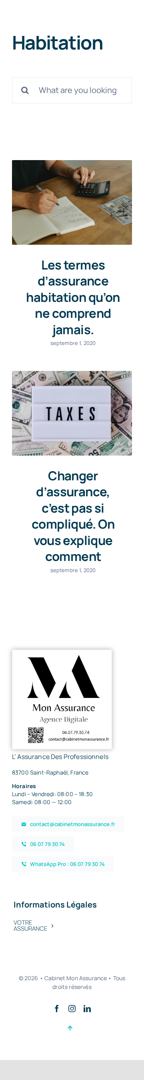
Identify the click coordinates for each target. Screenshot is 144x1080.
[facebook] (56, 1008)
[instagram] (72, 1008)
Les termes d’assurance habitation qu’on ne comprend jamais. (73, 297)
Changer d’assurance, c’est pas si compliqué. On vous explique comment (73, 516)
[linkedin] (87, 1008)
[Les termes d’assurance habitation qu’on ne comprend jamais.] (72, 202)
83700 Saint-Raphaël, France (50, 772)
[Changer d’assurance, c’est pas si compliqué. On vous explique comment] (72, 413)
